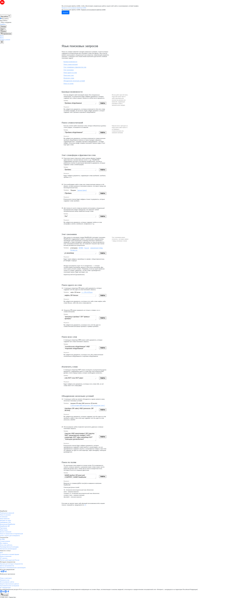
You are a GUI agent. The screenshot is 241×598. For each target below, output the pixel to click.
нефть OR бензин (75, 292)
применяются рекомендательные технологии (37, 589)
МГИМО (81, 248)
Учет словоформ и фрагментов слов (75, 67)
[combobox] (4, 594)
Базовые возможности (70, 62)
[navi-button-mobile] (2, 42)
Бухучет (86, 248)
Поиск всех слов (69, 75)
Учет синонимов (69, 70)
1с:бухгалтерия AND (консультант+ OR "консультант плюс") (87, 405)
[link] (3, 31)
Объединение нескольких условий (74, 81)
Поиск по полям (68, 83)
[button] (2, 36)
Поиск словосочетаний (71, 64)
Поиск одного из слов (70, 72)
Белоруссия (73, 250)
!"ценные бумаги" (82, 190)
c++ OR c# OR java (87, 292)
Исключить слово (69, 78)
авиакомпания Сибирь (96, 248)
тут (85, 505)
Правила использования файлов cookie (93, 10)
